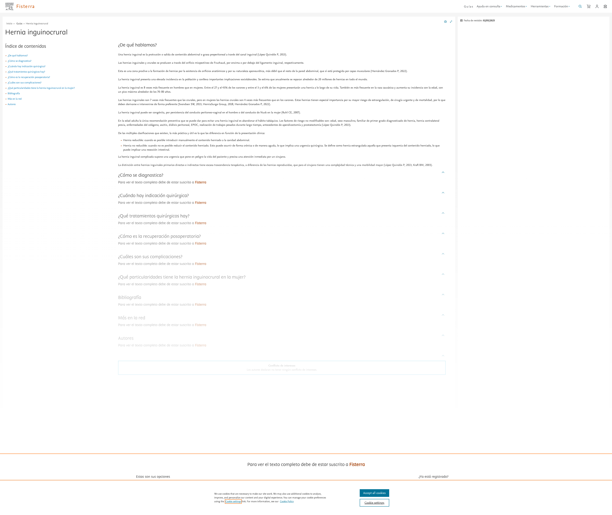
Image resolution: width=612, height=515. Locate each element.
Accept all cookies (374, 493)
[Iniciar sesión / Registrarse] (597, 6)
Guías (468, 6)
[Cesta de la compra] (589, 6)
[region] (306, 497)
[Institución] (605, 6)
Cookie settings (233, 501)
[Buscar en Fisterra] (580, 6)
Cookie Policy (287, 501)
